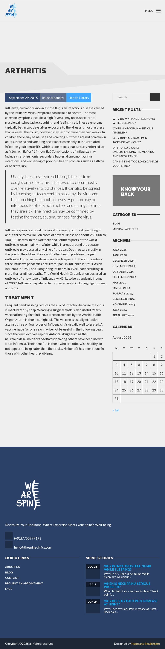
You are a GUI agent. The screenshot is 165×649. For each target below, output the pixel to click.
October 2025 (123, 271)
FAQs (8, 588)
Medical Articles (125, 229)
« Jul (116, 410)
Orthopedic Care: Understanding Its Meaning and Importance (133, 152)
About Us (12, 567)
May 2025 (119, 282)
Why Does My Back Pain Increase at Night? (130, 140)
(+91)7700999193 (27, 538)
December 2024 (124, 298)
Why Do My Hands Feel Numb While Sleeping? (134, 121)
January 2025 (123, 293)
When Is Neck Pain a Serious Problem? (133, 130)
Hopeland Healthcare (145, 643)
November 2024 (124, 304)
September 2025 (124, 277)
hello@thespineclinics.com (33, 547)
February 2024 (124, 315)
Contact (12, 577)
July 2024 (120, 309)
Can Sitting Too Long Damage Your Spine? (135, 163)
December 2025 (123, 260)
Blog (116, 223)
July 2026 (120, 249)
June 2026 (120, 255)
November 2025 (124, 266)
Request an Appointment (24, 583)
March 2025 (121, 288)
